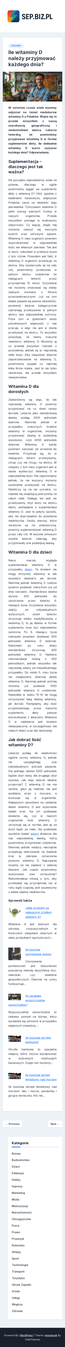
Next (55, 1123)
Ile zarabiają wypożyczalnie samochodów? (26, 1000)
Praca (15, 1225)
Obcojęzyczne (21, 1219)
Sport (15, 1258)
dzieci (28, 569)
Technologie (20, 1265)
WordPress (26, 1335)
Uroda (16, 1291)
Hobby (16, 1179)
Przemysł (18, 1239)
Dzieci (16, 1166)
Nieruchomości (22, 1212)
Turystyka (18, 1278)
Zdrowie (16, 46)
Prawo (16, 1232)
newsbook (51, 1335)
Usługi (16, 1298)
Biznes (16, 1153)
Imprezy (17, 1186)
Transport (18, 1271)
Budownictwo (21, 1160)
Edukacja (18, 1173)
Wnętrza (17, 1304)
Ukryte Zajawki (21, 1284)
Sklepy (16, 1252)
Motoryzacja (20, 1206)
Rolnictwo (18, 1245)
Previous (12, 1123)
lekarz (35, 833)
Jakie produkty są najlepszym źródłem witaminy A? (38, 912)
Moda (15, 1199)
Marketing (18, 1193)
